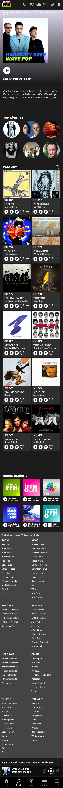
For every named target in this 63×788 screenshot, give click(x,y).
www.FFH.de (21, 535)
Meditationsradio (9, 585)
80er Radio (7, 549)
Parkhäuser (37, 638)
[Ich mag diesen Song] (45, 771)
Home (6, 785)
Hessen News (38, 545)
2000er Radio (8, 557)
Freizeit (6, 699)
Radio (5, 540)
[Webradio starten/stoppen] (51, 771)
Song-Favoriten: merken (22, 212)
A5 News (36, 626)
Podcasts (36, 679)
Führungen (36, 724)
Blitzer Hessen (38, 614)
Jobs (34, 720)
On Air (35, 654)
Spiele (4, 736)
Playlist (31, 3)
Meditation (7, 716)
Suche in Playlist (57, 167)
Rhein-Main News (10, 622)
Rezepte (5, 712)
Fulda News (37, 577)
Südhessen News (9, 626)
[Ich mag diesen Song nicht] (57, 771)
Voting (34, 691)
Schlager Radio (8, 569)
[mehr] (28, 212)
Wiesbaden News (39, 553)
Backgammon (8, 744)
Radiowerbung (38, 732)
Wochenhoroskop (10, 667)
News (35, 540)
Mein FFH (59, 3)
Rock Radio (7, 561)
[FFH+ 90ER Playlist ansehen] (51, 513)
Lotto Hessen (8, 732)
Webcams (36, 671)
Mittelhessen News (10, 618)
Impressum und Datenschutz (16, 762)
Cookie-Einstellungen (42, 762)
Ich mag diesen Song (12, 212)
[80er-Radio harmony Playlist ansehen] (11, 513)
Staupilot (38, 3)
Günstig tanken (39, 634)
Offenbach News (39, 569)
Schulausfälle (37, 646)
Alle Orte (36, 593)
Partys (5, 752)
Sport (34, 585)
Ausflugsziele (8, 720)
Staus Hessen (38, 610)
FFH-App (36, 704)
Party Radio (7, 573)
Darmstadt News (39, 565)
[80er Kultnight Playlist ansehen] (31, 513)
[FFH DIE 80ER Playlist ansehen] (51, 487)
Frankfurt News (39, 549)
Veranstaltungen (9, 704)
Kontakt (35, 712)
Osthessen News (9, 614)
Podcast (31, 785)
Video (44, 785)
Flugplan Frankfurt (40, 642)
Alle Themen (37, 597)
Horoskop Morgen (10, 663)
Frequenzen (37, 716)
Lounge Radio (8, 577)
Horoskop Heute (9, 659)
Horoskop (8, 654)
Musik (6, 13)
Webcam (52, 3)
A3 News (36, 622)
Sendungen (37, 659)
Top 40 (5, 589)
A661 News (37, 630)
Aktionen (36, 663)
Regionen (7, 605)
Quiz (4, 748)
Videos (35, 667)
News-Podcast (38, 683)
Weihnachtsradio (9, 581)
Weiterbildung (38, 736)
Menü (56, 785)
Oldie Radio (7, 565)
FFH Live (6, 545)
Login (34, 740)
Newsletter (37, 708)
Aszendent (6, 683)
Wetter (45, 3)
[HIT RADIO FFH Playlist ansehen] (11, 487)
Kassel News (37, 561)
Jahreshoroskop (9, 675)
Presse (35, 728)
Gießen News (38, 573)
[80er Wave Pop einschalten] (25, 62)
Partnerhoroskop (9, 679)
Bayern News (38, 581)
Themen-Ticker (39, 687)
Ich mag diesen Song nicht (17, 212)
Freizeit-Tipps (8, 724)
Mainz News (37, 557)
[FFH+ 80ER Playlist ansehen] (31, 487)
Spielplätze (6, 708)
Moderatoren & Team (41, 675)
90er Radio (7, 553)
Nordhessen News (10, 610)
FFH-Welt (37, 699)
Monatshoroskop (9, 671)
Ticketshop (7, 728)
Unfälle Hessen (39, 618)
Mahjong (6, 740)
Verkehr (37, 605)
